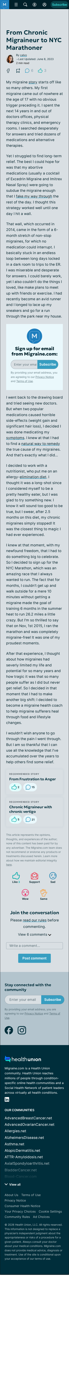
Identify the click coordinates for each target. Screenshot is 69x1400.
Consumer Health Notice (22, 1206)
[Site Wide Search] (25, 4)
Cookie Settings (50, 1211)
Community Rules (17, 1217)
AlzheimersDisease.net (24, 1137)
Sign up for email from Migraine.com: (35, 351)
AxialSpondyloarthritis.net (27, 1163)
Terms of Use (24, 381)
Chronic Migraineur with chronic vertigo (30, 809)
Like (14, 877)
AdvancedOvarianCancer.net (29, 1124)
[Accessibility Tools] (34, 4)
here (9, 864)
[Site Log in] (44, 4)
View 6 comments (33, 934)
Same (41, 894)
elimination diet (33, 477)
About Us (11, 1195)
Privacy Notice (44, 376)
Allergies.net (15, 1131)
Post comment (34, 958)
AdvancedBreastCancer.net (28, 1118)
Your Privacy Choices (20, 1211)
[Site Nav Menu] (16, 4)
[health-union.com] (23, 1060)
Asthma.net (14, 1144)
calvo (23, 55)
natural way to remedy (40, 444)
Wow (23, 894)
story (33, 82)
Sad (50, 877)
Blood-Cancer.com (21, 1176)
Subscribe (59, 4)
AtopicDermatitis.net (22, 1150)
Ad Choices (41, 1217)
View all (14, 1184)
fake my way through (34, 196)
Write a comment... (24, 946)
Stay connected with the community (28, 987)
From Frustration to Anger (32, 779)
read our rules (35, 920)
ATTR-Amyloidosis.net (24, 1157)
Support (33, 877)
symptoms (15, 438)
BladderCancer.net (21, 1170)
